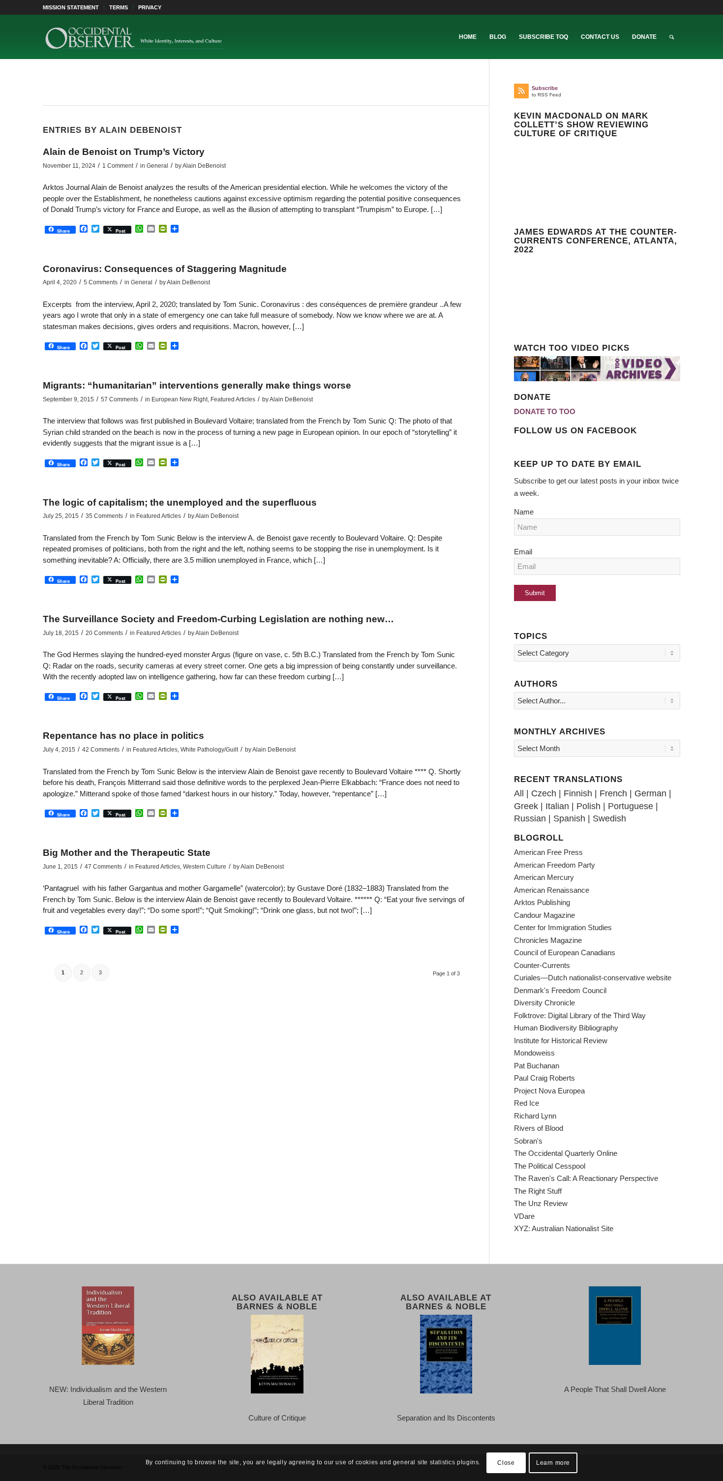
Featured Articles (233, 399)
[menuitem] (73, 7)
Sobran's (528, 1141)
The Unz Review (541, 1203)
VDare (524, 1216)
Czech (543, 793)
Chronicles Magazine (548, 940)
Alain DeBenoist (204, 165)
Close (505, 1462)
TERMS (118, 7)
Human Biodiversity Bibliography (566, 1028)
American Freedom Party (554, 865)
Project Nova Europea (549, 1091)
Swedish (609, 818)
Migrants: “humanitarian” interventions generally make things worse (197, 385)
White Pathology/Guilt (209, 749)
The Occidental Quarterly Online (565, 1153)
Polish (588, 806)
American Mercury (544, 877)
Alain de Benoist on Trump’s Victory (124, 152)
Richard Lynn (535, 1116)
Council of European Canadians (564, 952)
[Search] (671, 37)
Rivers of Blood (538, 1128)
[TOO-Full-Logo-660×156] (134, 37)
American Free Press (548, 852)
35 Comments (104, 516)
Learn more (553, 1462)
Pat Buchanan (536, 1065)
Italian (557, 806)
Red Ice (526, 1103)
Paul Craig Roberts (544, 1078)
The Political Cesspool (549, 1166)
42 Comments (101, 749)
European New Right (179, 399)
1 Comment (117, 165)
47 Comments (103, 866)
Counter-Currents (542, 965)
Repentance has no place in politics (123, 735)
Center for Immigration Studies (563, 927)
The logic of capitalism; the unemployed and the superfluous (180, 502)
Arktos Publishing (542, 902)
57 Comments (119, 399)
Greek (526, 806)
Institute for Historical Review (560, 1040)
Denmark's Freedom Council (560, 990)
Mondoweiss (534, 1053)
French (613, 793)
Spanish (569, 818)
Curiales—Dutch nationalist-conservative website (592, 977)
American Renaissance (551, 890)
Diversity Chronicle (544, 1002)
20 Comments (104, 633)
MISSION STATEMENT (71, 7)
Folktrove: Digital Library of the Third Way (580, 1015)
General (157, 165)
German (650, 793)
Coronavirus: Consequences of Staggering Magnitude (165, 269)
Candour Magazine (544, 915)
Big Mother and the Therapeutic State (127, 852)
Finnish (578, 793)
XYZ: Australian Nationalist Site (563, 1228)
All (519, 793)
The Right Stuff (538, 1191)
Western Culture (204, 866)
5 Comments (101, 282)
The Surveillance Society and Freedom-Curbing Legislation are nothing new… (218, 619)
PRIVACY (149, 7)
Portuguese (630, 806)
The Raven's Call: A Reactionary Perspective (586, 1178)
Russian (530, 818)
